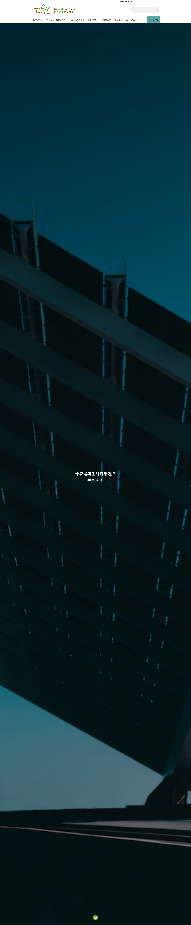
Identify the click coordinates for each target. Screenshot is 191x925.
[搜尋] (157, 10)
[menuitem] (37, 20)
